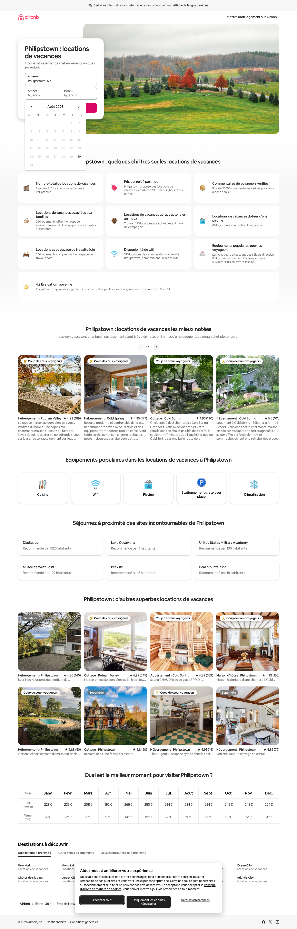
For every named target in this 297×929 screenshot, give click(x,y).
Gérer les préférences (195, 900)
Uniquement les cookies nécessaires (148, 902)
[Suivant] (156, 347)
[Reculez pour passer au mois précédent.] (32, 107)
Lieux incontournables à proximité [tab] (123, 853)
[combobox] (61, 80)
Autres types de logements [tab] (76, 853)
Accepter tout (102, 900)
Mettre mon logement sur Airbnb (252, 17)
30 (79, 156)
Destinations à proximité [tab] (34, 853)
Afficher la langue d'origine (190, 5)
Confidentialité (56, 922)
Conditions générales (84, 922)
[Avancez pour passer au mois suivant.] (79, 107)
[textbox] (43, 95)
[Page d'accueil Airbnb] (28, 17)
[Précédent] (141, 347)
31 (31, 165)
